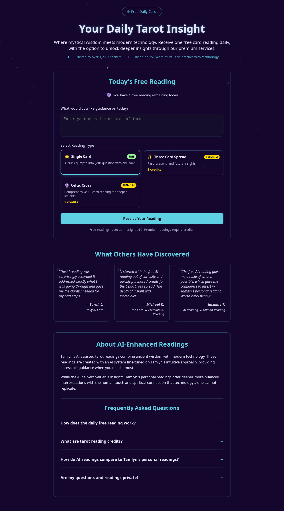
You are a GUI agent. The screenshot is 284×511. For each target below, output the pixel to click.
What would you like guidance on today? (94, 108)
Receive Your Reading (142, 218)
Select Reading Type (77, 145)
